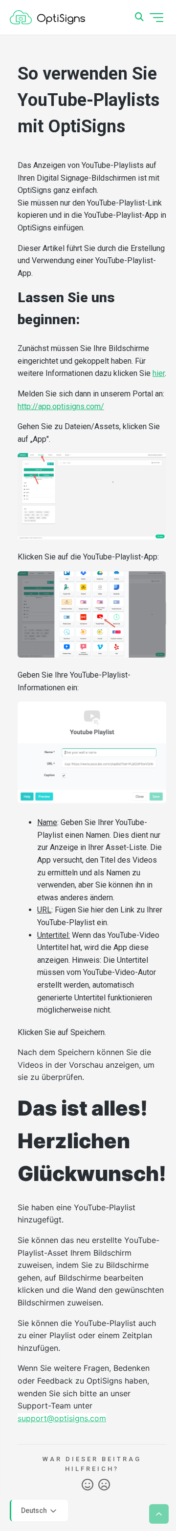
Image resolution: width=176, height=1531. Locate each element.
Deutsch (34, 1510)
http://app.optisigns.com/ (61, 406)
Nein (104, 1485)
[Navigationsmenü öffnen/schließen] (156, 17)
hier (159, 373)
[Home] (47, 17)
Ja (87, 1485)
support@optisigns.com (62, 1418)
